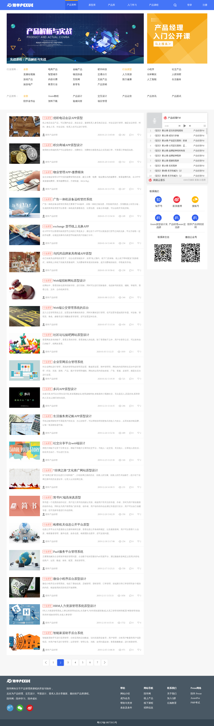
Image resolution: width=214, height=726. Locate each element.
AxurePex (195, 698)
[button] (75, 60)
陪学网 (147, 693)
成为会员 (125, 698)
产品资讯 (151, 96)
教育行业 (53, 84)
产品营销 (102, 84)
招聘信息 (148, 707)
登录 (189, 5)
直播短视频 (29, 74)
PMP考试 (195, 702)
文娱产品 (102, 79)
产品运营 (127, 96)
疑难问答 (77, 101)
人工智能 (151, 79)
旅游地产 (28, 84)
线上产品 (148, 698)
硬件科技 (102, 69)
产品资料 (71, 5)
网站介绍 (125, 693)
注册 (205, 5)
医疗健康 (127, 79)
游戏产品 (28, 79)
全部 (25, 69)
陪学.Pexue (196, 693)
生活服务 (176, 79)
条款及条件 (126, 707)
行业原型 (127, 69)
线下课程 (148, 703)
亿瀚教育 (172, 703)
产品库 (111, 5)
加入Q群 (171, 698)
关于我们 (172, 693)
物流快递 (77, 74)
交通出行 (102, 74)
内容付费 (53, 79)
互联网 (76, 79)
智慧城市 (53, 74)
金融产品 (77, 69)
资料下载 (53, 101)
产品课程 (153, 5)
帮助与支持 (126, 703)
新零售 (76, 84)
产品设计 (77, 96)
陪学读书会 (29, 101)
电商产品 (53, 69)
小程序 (150, 69)
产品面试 (176, 96)
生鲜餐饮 (151, 74)
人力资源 (127, 74)
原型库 (92, 5)
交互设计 (102, 96)
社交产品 (176, 69)
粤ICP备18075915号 (107, 722)
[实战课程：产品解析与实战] (75, 14)
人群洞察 (176, 74)
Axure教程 (53, 96)
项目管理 (102, 101)
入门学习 (132, 5)
